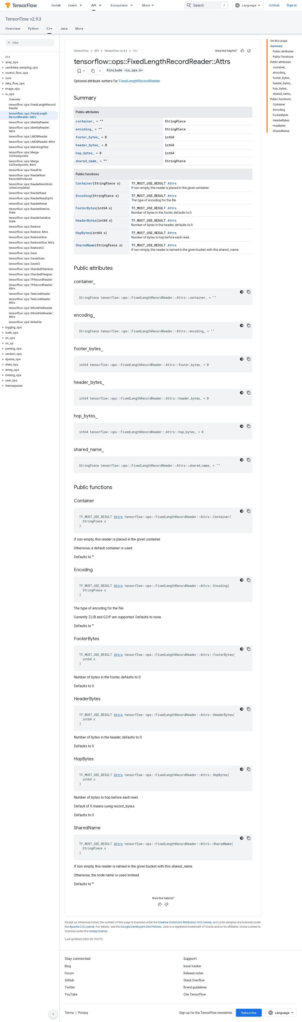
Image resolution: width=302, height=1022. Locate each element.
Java (63, 28)
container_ (85, 121)
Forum (69, 973)
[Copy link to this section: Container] (98, 501)
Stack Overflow (194, 980)
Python (33, 28)
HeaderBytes (86, 220)
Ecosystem (119, 5)
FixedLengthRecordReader (139, 81)
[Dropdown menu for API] (101, 5)
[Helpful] (242, 51)
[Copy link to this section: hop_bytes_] (101, 416)
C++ (49, 28)
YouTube (71, 994)
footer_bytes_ (87, 137)
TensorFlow (81, 50)
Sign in (292, 5)
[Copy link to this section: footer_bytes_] (107, 349)
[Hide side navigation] (53, 1014)
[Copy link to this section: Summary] (100, 98)
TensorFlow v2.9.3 (23, 19)
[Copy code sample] (248, 291)
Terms (69, 1012)
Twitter (70, 987)
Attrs (172, 183)
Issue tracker (192, 966)
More (146, 5)
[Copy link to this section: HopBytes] (98, 759)
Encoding (83, 196)
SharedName (85, 245)
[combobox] (206, 5)
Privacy (83, 1012)
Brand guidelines (195, 987)
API (93, 5)
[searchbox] (29, 42)
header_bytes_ (88, 145)
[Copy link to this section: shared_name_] (108, 450)
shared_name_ (87, 161)
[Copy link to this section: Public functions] (116, 487)
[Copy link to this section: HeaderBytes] (105, 699)
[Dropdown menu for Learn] (82, 5)
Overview (12, 28)
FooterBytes (86, 208)
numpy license (98, 931)
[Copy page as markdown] (93, 71)
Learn (72, 5)
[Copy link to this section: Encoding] (97, 570)
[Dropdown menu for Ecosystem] (133, 5)
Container (84, 183)
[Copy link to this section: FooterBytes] (103, 639)
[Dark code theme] (241, 291)
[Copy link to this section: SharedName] (105, 828)
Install (56, 5)
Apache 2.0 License (81, 926)
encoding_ (84, 129)
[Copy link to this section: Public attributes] (117, 268)
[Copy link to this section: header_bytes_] (108, 382)
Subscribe (248, 1013)
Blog (68, 966)
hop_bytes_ (85, 153)
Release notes (193, 973)
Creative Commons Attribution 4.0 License (184, 922)
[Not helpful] (249, 51)
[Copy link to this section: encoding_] (99, 315)
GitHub (274, 5)
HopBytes (83, 233)
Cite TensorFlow (194, 994)
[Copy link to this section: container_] (99, 282)
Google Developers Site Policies (140, 926)
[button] (29, 62)
